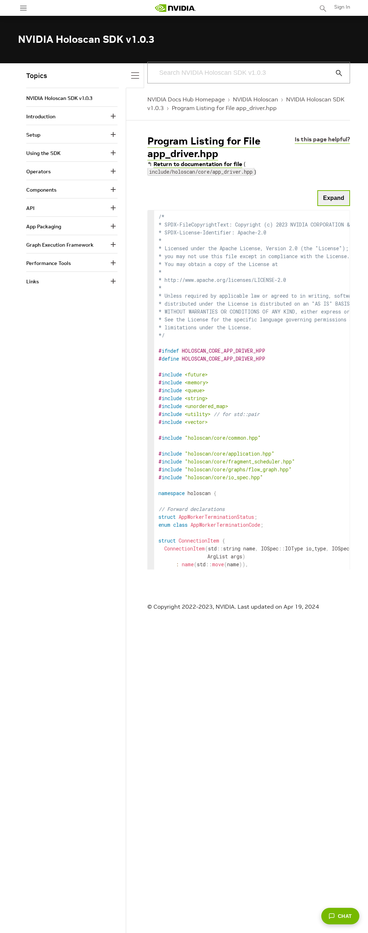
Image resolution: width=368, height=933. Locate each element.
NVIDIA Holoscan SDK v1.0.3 (59, 98)
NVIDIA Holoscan (255, 99)
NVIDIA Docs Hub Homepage (186, 99)
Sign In (342, 7)
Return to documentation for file (197, 164)
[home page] (175, 8)
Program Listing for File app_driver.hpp (224, 107)
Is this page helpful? (322, 139)
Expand (333, 198)
